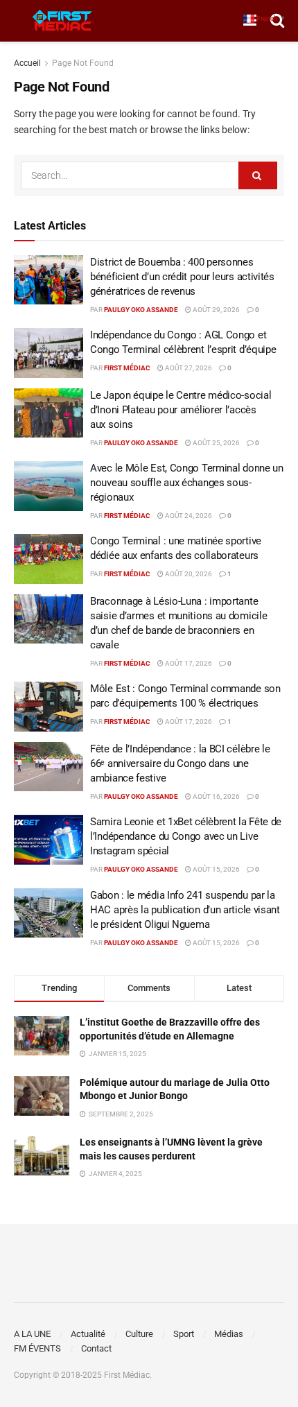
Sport (183, 1334)
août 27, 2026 (188, 368)
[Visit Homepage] (62, 21)
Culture (139, 1334)
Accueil (27, 63)
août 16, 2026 (215, 796)
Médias (228, 1334)
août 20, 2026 (188, 574)
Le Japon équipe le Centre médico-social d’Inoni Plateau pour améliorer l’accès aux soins (180, 410)
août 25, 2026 (215, 443)
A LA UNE (32, 1334)
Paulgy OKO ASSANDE (141, 309)
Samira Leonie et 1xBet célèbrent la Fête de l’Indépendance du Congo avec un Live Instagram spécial (185, 836)
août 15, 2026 (215, 869)
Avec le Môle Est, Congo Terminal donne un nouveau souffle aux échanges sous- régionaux (186, 482)
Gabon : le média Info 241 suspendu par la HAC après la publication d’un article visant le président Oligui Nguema (185, 910)
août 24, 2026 (188, 515)
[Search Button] (257, 175)
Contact (96, 1348)
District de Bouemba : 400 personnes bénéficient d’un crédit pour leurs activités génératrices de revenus (182, 276)
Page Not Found (83, 63)
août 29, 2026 (215, 309)
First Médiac (127, 368)
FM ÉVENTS (37, 1348)
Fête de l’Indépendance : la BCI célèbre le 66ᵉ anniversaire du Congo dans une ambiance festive (180, 763)
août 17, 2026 (188, 663)
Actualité (88, 1334)
